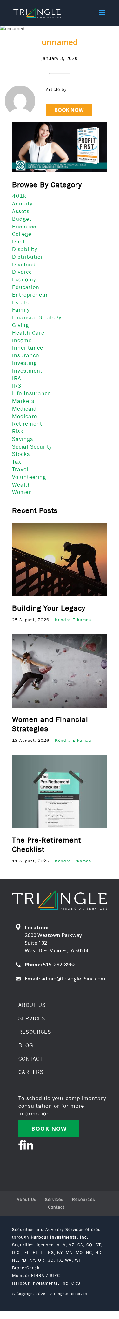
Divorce (22, 272)
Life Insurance (31, 393)
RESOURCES (34, 1032)
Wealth (21, 484)
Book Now (69, 110)
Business (24, 226)
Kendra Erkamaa (73, 619)
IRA (16, 378)
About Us (26, 1199)
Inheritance (27, 348)
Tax (16, 461)
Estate (21, 302)
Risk (17, 431)
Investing (24, 363)
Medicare (24, 416)
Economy (24, 279)
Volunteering (29, 477)
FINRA (37, 1275)
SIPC (55, 1275)
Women (22, 492)
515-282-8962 (59, 964)
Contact (56, 1207)
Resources (83, 1199)
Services (54, 1199)
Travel (20, 469)
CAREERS (30, 1072)
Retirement (27, 424)
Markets (23, 401)
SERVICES (31, 1018)
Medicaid (24, 409)
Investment (27, 371)
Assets (21, 211)
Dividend (24, 264)
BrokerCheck (26, 1267)
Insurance (25, 355)
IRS (16, 386)
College (21, 234)
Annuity (22, 203)
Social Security (32, 446)
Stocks (21, 454)
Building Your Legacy (48, 608)
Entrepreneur (30, 295)
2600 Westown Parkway (53, 935)
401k (19, 196)
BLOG (25, 1045)
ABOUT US (32, 1005)
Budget (21, 219)
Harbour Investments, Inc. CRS (46, 1282)
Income (22, 340)
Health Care (28, 333)
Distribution (28, 257)
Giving (20, 325)
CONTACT (30, 1058)
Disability (24, 249)
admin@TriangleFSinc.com (73, 978)
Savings (22, 439)
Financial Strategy (36, 317)
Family (21, 310)
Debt (18, 241)
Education (25, 287)
